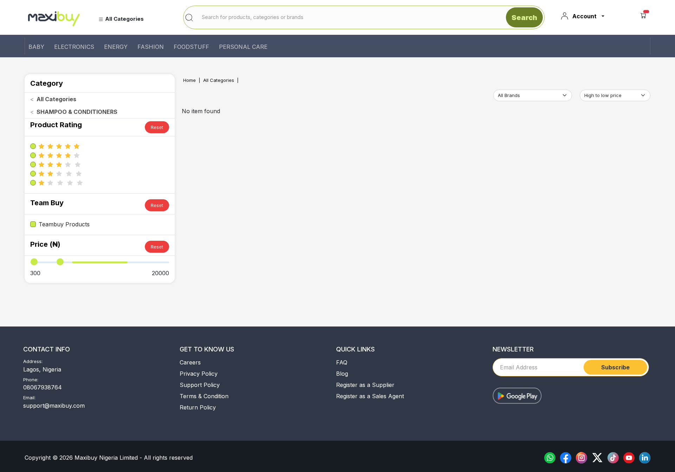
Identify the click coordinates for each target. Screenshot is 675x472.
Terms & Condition (204, 396)
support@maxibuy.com (54, 405)
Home (189, 80)
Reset (157, 127)
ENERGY (116, 46)
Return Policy (198, 407)
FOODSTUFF (191, 46)
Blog (342, 373)
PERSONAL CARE (243, 46)
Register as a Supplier (365, 384)
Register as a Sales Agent (370, 396)
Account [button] (584, 16)
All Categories (218, 80)
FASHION (150, 46)
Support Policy (200, 384)
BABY (36, 46)
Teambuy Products (64, 224)
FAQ (341, 362)
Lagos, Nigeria (42, 369)
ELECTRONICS (74, 46)
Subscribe (615, 367)
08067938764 (42, 387)
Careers (190, 362)
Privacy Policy (199, 373)
